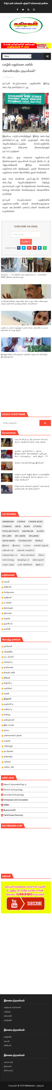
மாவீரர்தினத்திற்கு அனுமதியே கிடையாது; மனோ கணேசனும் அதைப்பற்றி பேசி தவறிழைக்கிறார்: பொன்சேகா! (24, 302)
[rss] (28, 10)
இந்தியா (5, 545)
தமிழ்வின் (8, 1020)
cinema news (36, 522)
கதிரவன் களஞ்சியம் (25, 550)
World (39, 541)
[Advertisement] (26, 389)
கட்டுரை (27, 545)
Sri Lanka (20, 536)
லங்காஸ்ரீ (8, 1016)
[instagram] (34, 10)
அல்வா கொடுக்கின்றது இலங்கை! (29, 463)
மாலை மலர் (8, 1062)
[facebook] (17, 10)
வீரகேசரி (7, 1045)
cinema (21, 522)
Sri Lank (6, 536)
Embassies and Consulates (16, 800)
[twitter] (23, 10)
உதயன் (7, 1041)
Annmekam (8, 522)
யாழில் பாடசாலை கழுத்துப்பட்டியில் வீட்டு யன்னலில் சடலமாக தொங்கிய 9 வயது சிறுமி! (24, 329)
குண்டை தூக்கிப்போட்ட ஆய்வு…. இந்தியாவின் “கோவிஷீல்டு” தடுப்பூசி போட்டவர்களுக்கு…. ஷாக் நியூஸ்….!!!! (31, 453)
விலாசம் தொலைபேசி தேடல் (15, 784)
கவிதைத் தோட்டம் (9, 555)
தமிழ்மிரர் (8, 1037)
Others (37, 526)
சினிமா (41, 555)
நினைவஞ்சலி (38, 560)
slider (40, 531)
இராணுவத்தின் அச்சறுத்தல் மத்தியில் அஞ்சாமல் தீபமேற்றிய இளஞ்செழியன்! (24, 355)
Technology (25, 541)
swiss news (8, 541)
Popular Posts (10, 531)
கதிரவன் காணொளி (12, 1007)
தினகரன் (8, 1066)
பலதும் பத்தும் (8, 565)
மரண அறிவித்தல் (25, 565)
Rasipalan (27, 531)
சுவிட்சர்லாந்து (8, 560)
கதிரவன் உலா (8, 550)
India (18, 526)
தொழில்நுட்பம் (23, 560)
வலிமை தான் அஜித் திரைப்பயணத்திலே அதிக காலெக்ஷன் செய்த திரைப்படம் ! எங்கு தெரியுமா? (32, 477)
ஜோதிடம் (39, 565)
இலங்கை (10, 77)
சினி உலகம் (8, 1070)
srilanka (34, 536)
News (27, 526)
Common (7, 526)
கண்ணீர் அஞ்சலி (41, 545)
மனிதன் (7, 1012)
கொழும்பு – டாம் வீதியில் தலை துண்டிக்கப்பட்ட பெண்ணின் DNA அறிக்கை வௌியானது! (24, 276)
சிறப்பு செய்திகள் (28, 555)
